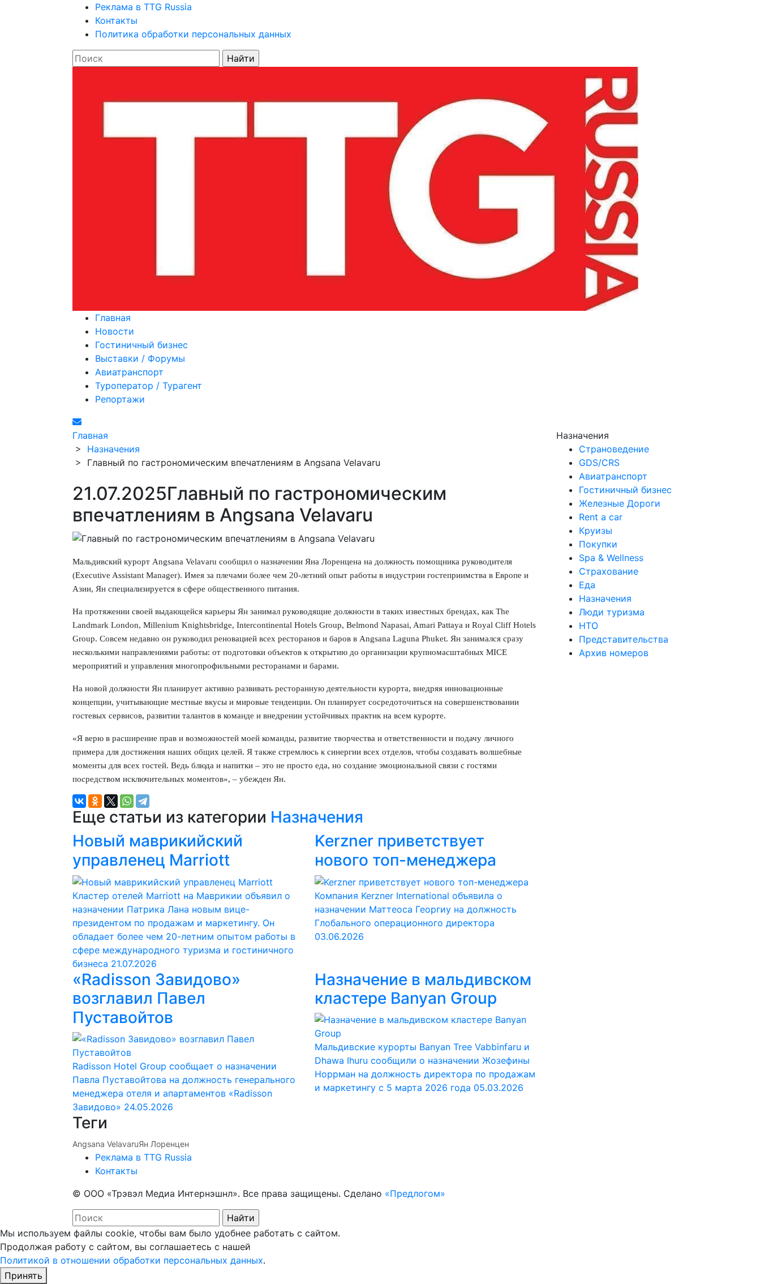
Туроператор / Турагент (148, 385)
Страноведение (614, 449)
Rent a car (600, 517)
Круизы (595, 530)
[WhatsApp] (127, 801)
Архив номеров (614, 652)
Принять (23, 1275)
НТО (588, 625)
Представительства (623, 639)
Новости (114, 331)
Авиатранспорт (129, 372)
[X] (111, 801)
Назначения (316, 817)
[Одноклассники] (95, 801)
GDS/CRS (599, 462)
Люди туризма (612, 612)
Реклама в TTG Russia (143, 6)
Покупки (598, 544)
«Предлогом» (415, 1193)
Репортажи (120, 399)
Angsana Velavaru (105, 1144)
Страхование (608, 571)
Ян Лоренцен (164, 1144)
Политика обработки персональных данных (193, 34)
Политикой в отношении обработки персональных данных (131, 1260)
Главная (113, 317)
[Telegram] (142, 801)
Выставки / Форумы (140, 358)
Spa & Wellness (611, 557)
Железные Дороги (619, 503)
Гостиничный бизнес (141, 344)
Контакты (116, 20)
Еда (587, 584)
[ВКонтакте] (79, 801)
